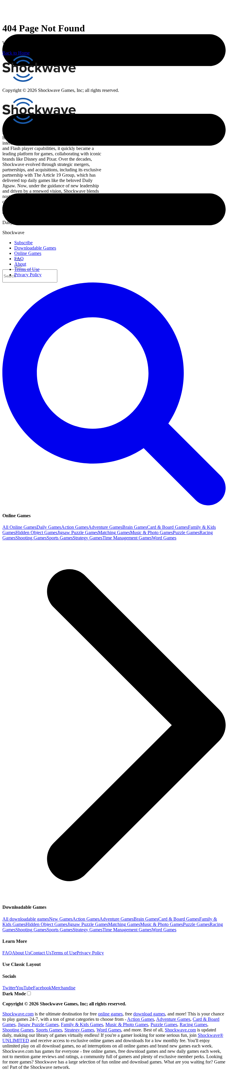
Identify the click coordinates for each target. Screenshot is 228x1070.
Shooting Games (31, 537)
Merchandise (63, 987)
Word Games (164, 537)
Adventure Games (105, 527)
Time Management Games (127, 537)
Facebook (42, 987)
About (20, 263)
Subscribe (23, 242)
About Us (21, 952)
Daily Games (49, 527)
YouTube (24, 987)
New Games (60, 919)
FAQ (7, 952)
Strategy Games (87, 537)
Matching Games (114, 532)
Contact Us (40, 952)
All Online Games (19, 527)
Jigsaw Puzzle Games (77, 532)
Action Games (74, 527)
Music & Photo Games (151, 532)
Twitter (9, 987)
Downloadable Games (35, 247)
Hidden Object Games (36, 532)
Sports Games (60, 537)
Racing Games (193, 1024)
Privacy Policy (90, 952)
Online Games (27, 253)
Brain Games (134, 527)
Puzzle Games (186, 532)
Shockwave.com (18, 1013)
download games (149, 1013)
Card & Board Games (167, 527)
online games (110, 1013)
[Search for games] (114, 503)
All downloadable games (25, 919)
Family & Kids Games (82, 1024)
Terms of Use (64, 952)
